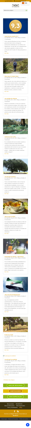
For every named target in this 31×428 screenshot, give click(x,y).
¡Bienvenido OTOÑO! (10, 216)
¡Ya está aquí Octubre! (10, 176)
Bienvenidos (10, 404)
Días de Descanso (9, 405)
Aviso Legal (4, 418)
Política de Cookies (23, 418)
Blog (20, 407)
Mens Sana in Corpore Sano (11, 76)
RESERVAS (19, 404)
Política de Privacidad (13, 418)
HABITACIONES (15, 391)
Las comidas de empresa (11, 98)
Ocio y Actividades (12, 407)
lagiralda (8, 37)
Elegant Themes (14, 413)
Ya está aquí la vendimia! (11, 359)
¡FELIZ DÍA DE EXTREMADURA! (12, 294)
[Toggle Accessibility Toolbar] (28, 425)
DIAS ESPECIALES (15, 397)
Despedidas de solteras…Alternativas (14, 256)
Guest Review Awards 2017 (11, 36)
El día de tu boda (9, 334)
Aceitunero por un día (10, 136)
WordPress (15, 415)
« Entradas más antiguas (8, 379)
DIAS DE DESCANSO (16, 385)
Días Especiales (20, 405)
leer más (7, 53)
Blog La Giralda (21, 37)
